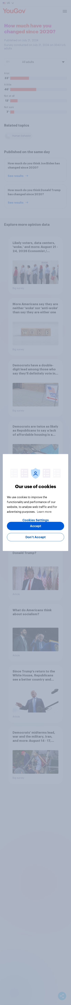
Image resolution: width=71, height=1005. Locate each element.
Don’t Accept (36, 537)
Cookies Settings (35, 520)
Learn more (44, 511)
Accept (35, 526)
